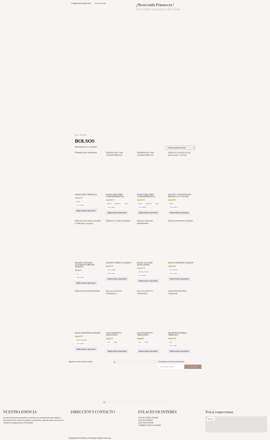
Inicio (76, 135)
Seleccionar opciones (86, 211)
